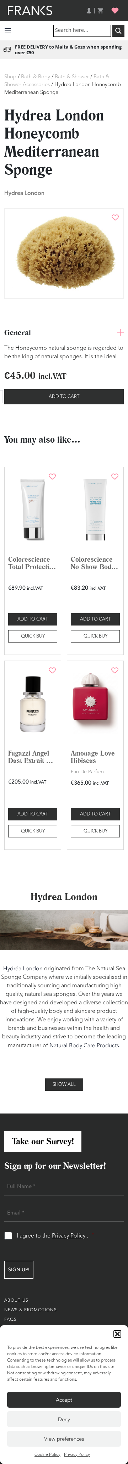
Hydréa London (23, 968)
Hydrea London (24, 193)
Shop (10, 77)
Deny (64, 1419)
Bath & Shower (72, 77)
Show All (64, 1084)
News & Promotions (30, 1310)
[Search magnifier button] (118, 31)
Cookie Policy (47, 1455)
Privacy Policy (77, 1455)
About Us (16, 1300)
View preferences (64, 1438)
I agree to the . (55, 1236)
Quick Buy (33, 636)
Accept (64, 1399)
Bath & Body (35, 77)
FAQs (10, 1320)
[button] (117, 1333)
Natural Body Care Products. (85, 1045)
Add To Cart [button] (32, 619)
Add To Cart (64, 396)
